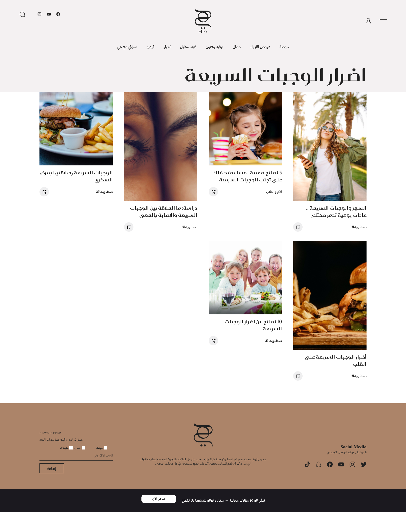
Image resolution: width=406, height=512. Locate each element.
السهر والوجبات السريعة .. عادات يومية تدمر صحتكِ (336, 211)
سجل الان (158, 498)
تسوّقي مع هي (127, 46)
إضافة (51, 468)
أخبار (167, 46)
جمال (237, 46)
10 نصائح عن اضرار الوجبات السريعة (253, 325)
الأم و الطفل (274, 192)
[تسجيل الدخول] (368, 21)
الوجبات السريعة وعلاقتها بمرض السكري (76, 176)
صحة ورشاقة (358, 227)
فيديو (151, 46)
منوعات (64, 447)
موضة (284, 46)
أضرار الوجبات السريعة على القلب (336, 360)
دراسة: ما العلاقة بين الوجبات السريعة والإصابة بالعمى (163, 211)
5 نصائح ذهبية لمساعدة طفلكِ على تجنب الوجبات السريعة (247, 176)
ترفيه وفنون (214, 46)
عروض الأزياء (260, 46)
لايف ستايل (188, 46)
